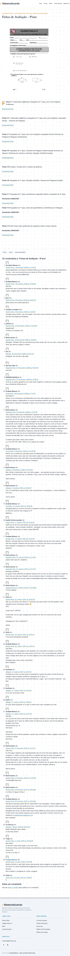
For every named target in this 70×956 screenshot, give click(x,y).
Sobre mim (39, 926)
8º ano (4, 252)
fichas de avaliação (20, 252)
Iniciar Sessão (58, 3)
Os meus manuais (41, 920)
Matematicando (11, 3)
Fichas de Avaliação (40, 13)
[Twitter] (7, 945)
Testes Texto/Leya (41, 923)
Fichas (45, 3)
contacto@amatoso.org (9, 941)
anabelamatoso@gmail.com (23, 815)
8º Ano (29, 13)
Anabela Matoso (11, 860)
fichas (10, 252)
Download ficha (7, 109)
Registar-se (66, 3)
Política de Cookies (42, 932)
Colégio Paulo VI (7, 923)
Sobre (50, 3)
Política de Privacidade (43, 929)
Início (40, 3)
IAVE (4, 926)
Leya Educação (7, 929)
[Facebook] (3, 945)
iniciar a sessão (13, 887)
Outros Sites (5, 920)
